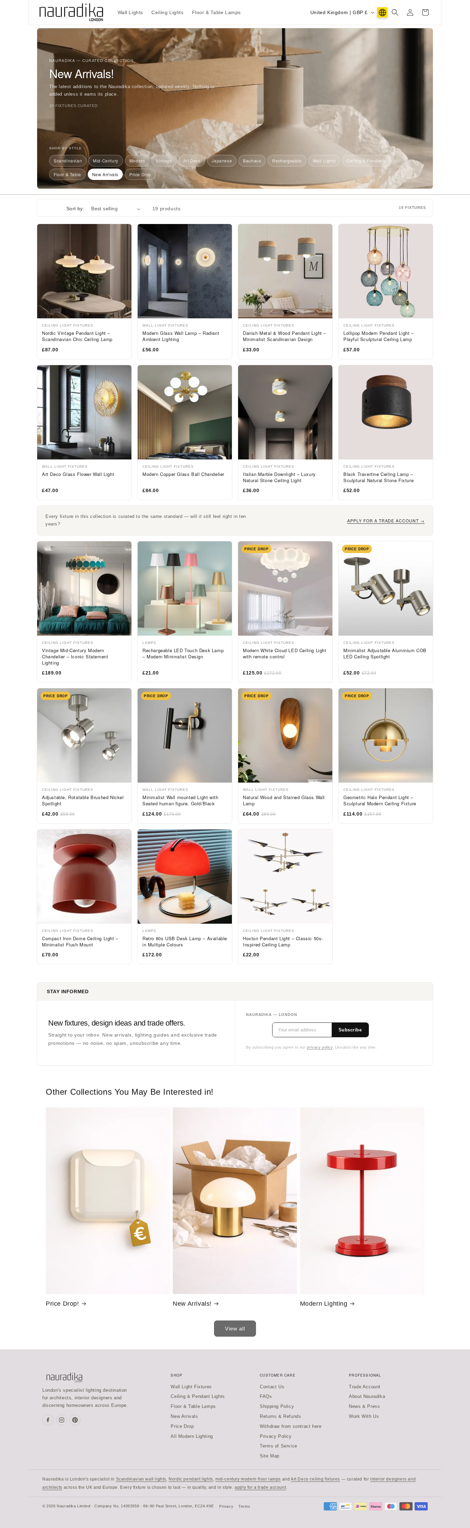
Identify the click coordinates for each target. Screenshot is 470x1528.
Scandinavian (68, 160)
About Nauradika (367, 1396)
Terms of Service (278, 1446)
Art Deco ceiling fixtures (315, 1479)
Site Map (269, 1455)
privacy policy (319, 1047)
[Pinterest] (75, 1419)
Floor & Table (67, 174)
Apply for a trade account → (386, 520)
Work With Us (364, 1416)
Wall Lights (324, 160)
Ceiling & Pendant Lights (198, 1396)
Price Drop (140, 174)
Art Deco (192, 160)
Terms (244, 1506)
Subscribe (350, 1029)
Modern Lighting (324, 1303)
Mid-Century (105, 160)
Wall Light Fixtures (191, 1386)
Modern (137, 160)
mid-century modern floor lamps (248, 1479)
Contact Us (272, 1386)
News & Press (364, 1406)
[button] (395, 12)
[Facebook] (47, 1419)
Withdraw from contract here (290, 1426)
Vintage (164, 160)
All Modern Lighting (192, 1436)
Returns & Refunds (280, 1416)
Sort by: (75, 208)
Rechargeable (286, 160)
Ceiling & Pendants (366, 160)
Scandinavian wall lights (141, 1479)
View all (235, 1328)
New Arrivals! (192, 1303)
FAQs (266, 1396)
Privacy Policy (275, 1436)
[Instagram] (61, 1419)
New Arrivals (105, 174)
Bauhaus (252, 160)
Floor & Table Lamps (193, 1406)
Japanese (222, 160)
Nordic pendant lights (191, 1479)
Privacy (226, 1506)
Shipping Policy (277, 1406)
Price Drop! (62, 1303)
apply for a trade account (260, 1487)
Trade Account (365, 1386)
